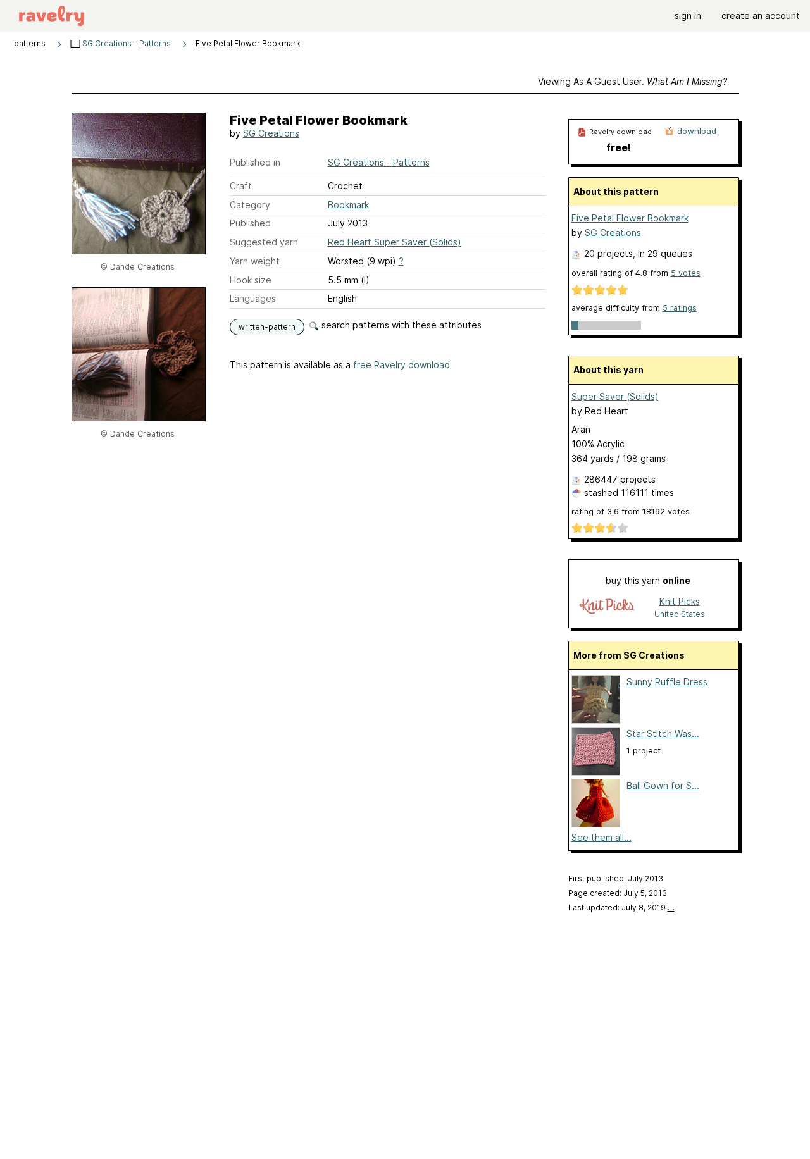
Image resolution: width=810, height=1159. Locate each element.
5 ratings (680, 308)
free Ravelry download (401, 364)
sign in (688, 15)
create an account (760, 15)
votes (686, 273)
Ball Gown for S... (662, 785)
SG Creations (271, 133)
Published (250, 223)
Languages (253, 298)
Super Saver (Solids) (615, 396)
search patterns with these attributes (400, 324)
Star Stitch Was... (662, 733)
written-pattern (267, 327)
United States (679, 614)
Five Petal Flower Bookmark (629, 218)
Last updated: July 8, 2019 (621, 907)
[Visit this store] (607, 607)
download (696, 131)
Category (250, 204)
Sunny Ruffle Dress (666, 681)
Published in (255, 162)
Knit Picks (679, 601)
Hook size (250, 280)
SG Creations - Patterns (125, 43)
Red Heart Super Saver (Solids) (394, 242)
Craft (241, 185)
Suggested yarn (264, 242)
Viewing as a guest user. (632, 81)
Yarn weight (255, 261)
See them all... (601, 837)
